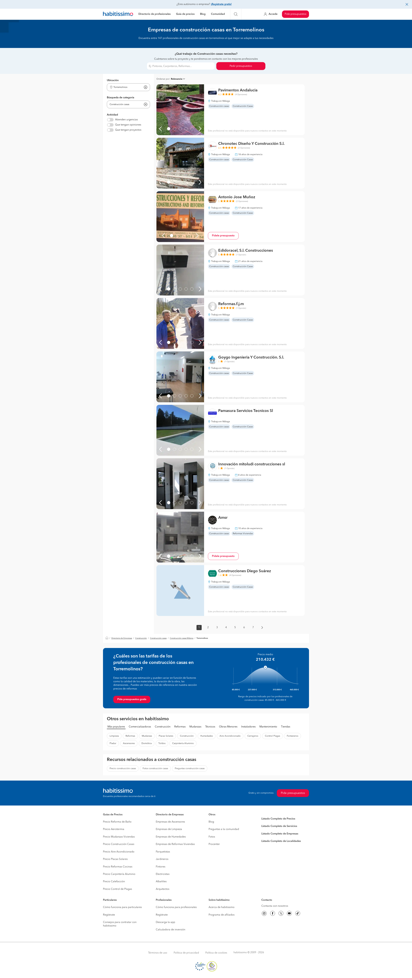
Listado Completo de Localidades (281, 841)
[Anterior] (160, 128)
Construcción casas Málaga (181, 638)
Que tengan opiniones (128, 125)
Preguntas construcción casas (190, 768)
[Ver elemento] (168, 128)
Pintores (160, 867)
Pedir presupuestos (241, 66)
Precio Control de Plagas (117, 889)
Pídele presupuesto (223, 235)
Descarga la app (165, 922)
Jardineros (162, 859)
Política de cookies (216, 953)
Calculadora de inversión (170, 929)
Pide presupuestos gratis (131, 699)
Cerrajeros (252, 736)
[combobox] (126, 87)
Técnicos (210, 727)
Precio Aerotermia (113, 829)
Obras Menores (228, 727)
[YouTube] (289, 914)
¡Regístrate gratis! (221, 4)
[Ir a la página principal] (118, 14)
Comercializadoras (140, 727)
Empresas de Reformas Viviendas (175, 844)
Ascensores (129, 743)
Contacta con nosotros (274, 906)
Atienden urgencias (126, 119)
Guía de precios (185, 14)
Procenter (214, 844)
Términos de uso (157, 953)
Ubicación (113, 80)
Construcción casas (158, 638)
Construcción (141, 638)
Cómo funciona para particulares (122, 907)
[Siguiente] (200, 128)
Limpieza (114, 736)
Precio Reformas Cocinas (117, 867)
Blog (203, 14)
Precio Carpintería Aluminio (119, 874)
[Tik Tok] (298, 914)
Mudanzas (195, 727)
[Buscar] (235, 14)
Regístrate (109, 915)
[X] (281, 914)
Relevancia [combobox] (176, 79)
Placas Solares (166, 736)
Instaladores (248, 727)
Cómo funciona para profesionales (176, 907)
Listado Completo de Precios (278, 819)
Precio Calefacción (114, 881)
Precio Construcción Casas (118, 844)
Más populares (116, 727)
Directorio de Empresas (121, 638)
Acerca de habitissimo (221, 907)
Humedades (206, 736)
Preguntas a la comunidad (224, 829)
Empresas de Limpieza (169, 829)
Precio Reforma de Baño (117, 822)
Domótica (146, 743)
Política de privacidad (186, 953)
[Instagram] (264, 914)
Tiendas (285, 727)
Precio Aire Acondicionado (118, 852)
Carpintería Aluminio (183, 743)
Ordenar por (162, 79)
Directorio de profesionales (154, 14)
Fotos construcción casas (155, 768)
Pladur (113, 743)
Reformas (180, 727)
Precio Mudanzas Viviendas (119, 837)
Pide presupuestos (295, 14)
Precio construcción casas (123, 768)
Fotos (212, 837)
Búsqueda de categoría (120, 97)
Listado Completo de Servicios (279, 826)
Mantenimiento (268, 727)
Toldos (161, 743)
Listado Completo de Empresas (279, 834)
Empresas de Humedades (171, 837)
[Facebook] (273, 914)
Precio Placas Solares (115, 859)
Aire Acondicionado (230, 736)
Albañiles (161, 881)
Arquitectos (162, 889)
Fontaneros (292, 736)
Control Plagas (272, 736)
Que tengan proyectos (128, 130)
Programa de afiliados (221, 915)
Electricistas (162, 874)
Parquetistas (163, 852)
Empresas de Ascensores (170, 822)
